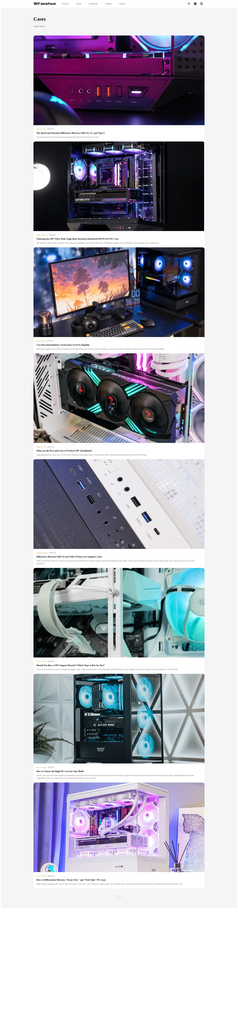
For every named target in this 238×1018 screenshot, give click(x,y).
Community (93, 4)
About (78, 4)
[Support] (201, 3)
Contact (122, 4)
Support (108, 4)
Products (65, 4)
